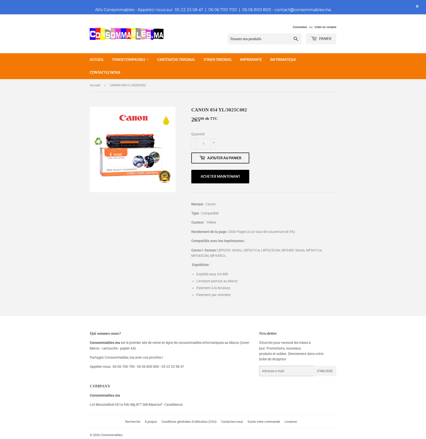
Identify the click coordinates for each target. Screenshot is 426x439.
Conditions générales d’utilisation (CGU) (189, 421)
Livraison (290, 421)
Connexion (300, 27)
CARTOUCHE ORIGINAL (176, 59)
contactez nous (105, 72)
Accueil (97, 59)
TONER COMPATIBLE (129, 59)
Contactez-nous (232, 421)
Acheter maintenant (220, 176)
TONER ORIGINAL (217, 59)
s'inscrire (325, 371)
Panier (324, 38)
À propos (151, 421)
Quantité (198, 134)
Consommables (112, 435)
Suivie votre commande (264, 421)
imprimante (251, 59)
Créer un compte (325, 27)
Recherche (132, 421)
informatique (283, 59)
